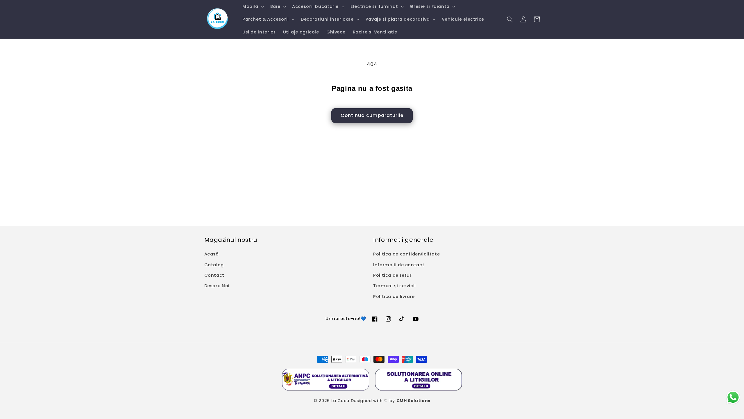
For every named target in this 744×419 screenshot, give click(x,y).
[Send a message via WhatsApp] (733, 397)
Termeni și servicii (394, 286)
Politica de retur (392, 275)
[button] (253, 6)
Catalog (214, 265)
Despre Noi (217, 286)
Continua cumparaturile (372, 115)
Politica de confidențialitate (406, 254)
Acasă (211, 254)
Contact (214, 275)
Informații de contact (398, 265)
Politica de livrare (394, 296)
